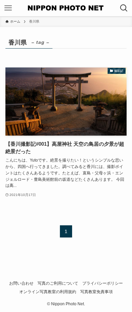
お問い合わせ (21, 283)
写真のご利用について (58, 283)
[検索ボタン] (124, 8)
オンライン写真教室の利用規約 (47, 291)
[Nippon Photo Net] (66, 8)
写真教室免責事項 (96, 291)
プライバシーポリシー (102, 283)
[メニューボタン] (8, 8)
